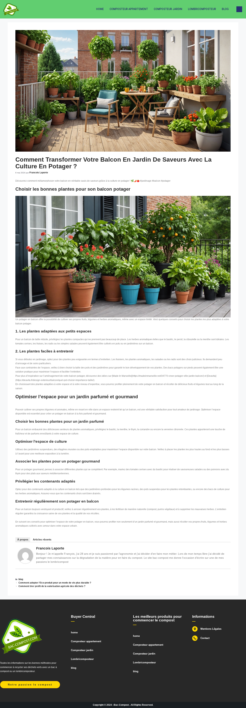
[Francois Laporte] (25, 562)
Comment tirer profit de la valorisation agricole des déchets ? (51, 586)
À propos (22, 539)
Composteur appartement (129, 9)
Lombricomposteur (202, 9)
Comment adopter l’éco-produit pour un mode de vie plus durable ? (54, 582)
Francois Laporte (50, 548)
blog (225, 9)
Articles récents (42, 539)
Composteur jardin (168, 9)
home (100, 9)
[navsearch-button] (239, 9)
